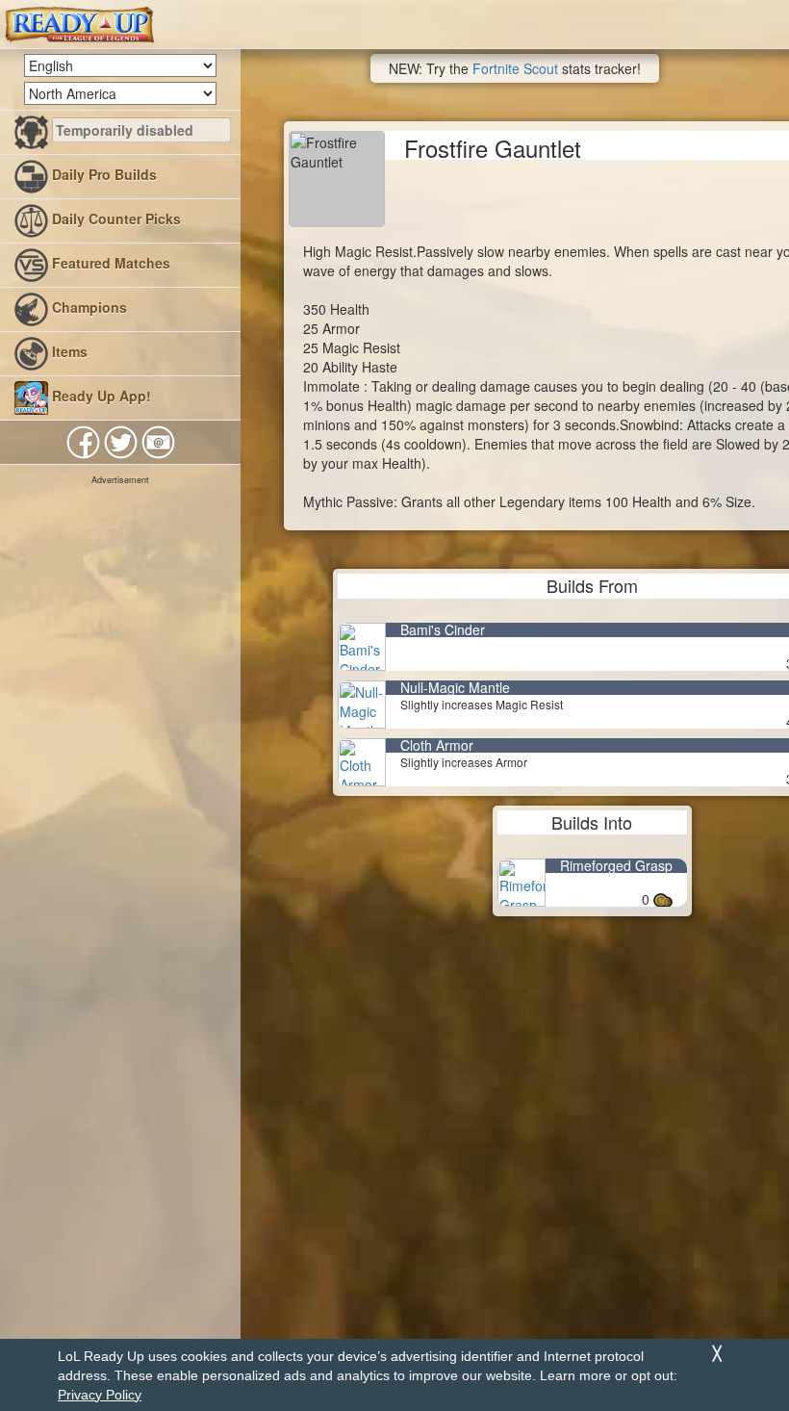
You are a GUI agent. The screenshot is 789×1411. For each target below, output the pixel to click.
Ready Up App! (99, 395)
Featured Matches (109, 262)
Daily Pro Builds (102, 174)
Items (68, 351)
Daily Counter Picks (114, 218)
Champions (87, 307)
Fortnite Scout (515, 68)
